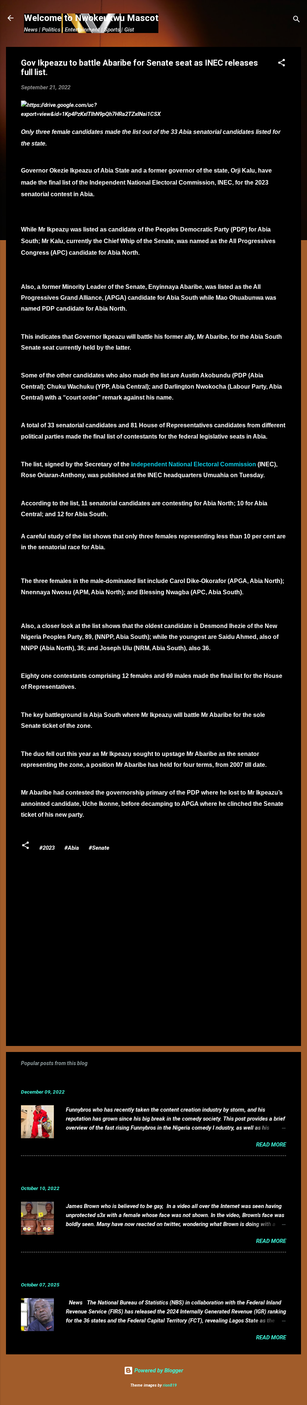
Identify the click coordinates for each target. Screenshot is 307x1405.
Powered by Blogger (158, 1370)
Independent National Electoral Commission (193, 464)
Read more (271, 1144)
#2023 (47, 848)
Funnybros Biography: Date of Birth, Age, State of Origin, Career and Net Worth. (143, 1080)
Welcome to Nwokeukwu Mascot (91, 18)
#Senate (99, 848)
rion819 (170, 1385)
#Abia (71, 848)
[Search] (296, 20)
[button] (281, 64)
